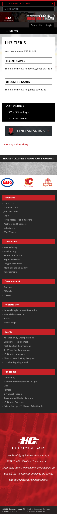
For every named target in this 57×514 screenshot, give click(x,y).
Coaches (8, 287)
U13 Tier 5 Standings (17, 112)
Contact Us (36, 25)
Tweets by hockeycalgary (15, 144)
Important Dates (12, 259)
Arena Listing (10, 247)
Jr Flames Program (13, 393)
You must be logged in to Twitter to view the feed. (28, 148)
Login (49, 25)
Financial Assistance (14, 314)
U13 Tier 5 (19, 51)
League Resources (13, 263)
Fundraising (10, 251)
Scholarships (10, 322)
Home (7, 51)
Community (9, 377)
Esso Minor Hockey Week (16, 341)
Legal (6, 215)
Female (7, 389)
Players (7, 295)
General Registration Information (20, 310)
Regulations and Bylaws (16, 267)
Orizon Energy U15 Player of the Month (23, 406)
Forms (7, 318)
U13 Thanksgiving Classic (16, 362)
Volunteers (9, 228)
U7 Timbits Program (14, 402)
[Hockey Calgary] (8, 22)
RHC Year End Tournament (17, 350)
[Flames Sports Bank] (41, 182)
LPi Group (42, 511)
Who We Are (10, 232)
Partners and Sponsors (15, 223)
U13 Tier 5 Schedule (16, 118)
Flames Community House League (21, 381)
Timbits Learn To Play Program (19, 358)
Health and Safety (13, 255)
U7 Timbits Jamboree (14, 354)
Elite (6, 385)
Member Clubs (11, 207)
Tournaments (10, 271)
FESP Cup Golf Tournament (17, 345)
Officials (8, 291)
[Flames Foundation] (22, 182)
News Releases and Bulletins (18, 219)
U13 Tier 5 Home (15, 105)
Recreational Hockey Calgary (18, 398)
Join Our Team (11, 211)
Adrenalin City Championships (19, 337)
